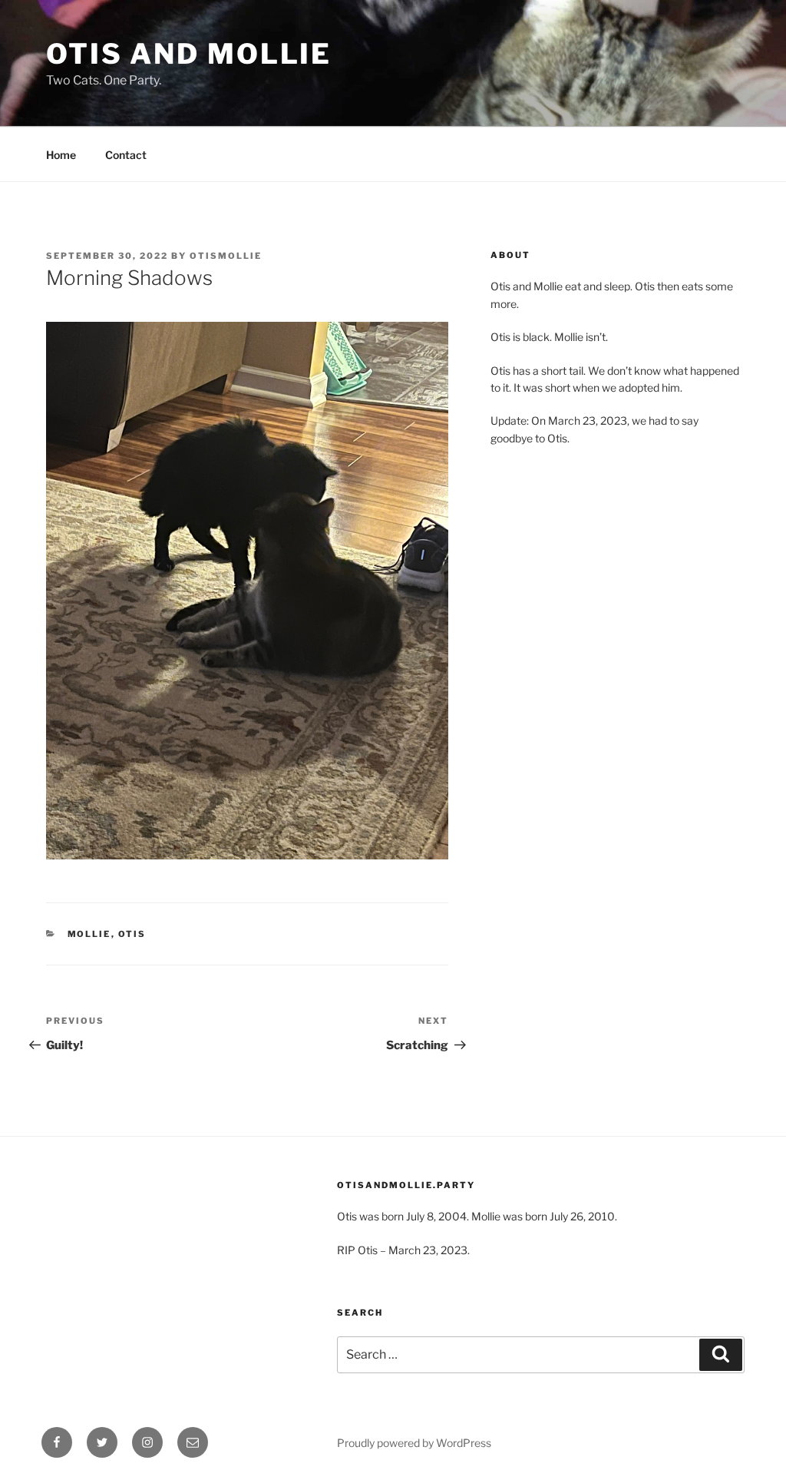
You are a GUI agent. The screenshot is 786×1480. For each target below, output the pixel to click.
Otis (132, 934)
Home (61, 154)
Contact (126, 154)
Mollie (89, 934)
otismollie (226, 255)
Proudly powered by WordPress (414, 1442)
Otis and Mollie (189, 54)
